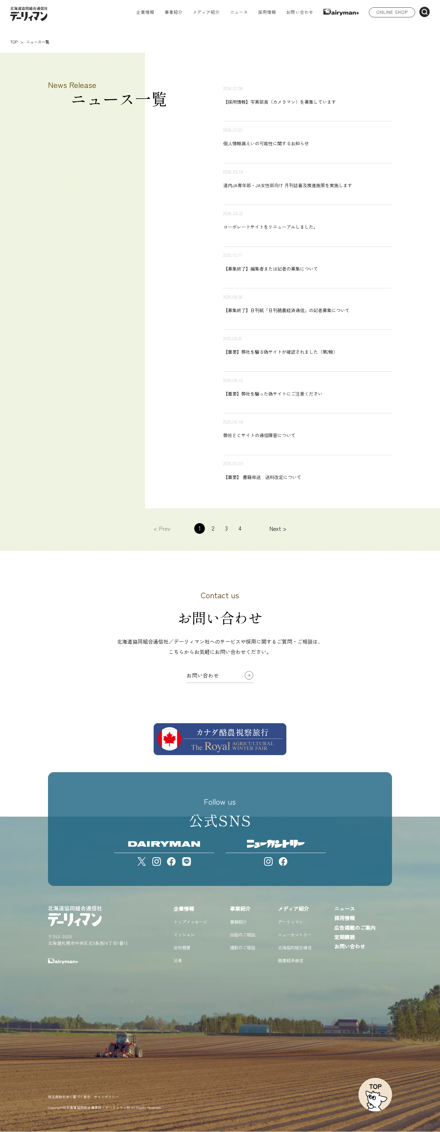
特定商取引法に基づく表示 (69, 1097)
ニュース (239, 12)
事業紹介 (240, 908)
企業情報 (184, 908)
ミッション (184, 935)
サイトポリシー (106, 1097)
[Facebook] (171, 861)
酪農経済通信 (290, 960)
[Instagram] (156, 861)
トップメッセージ (190, 922)
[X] (141, 861)
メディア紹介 (293, 908)
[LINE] (186, 861)
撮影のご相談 (242, 948)
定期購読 (344, 937)
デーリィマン (290, 922)
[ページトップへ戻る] (375, 1094)
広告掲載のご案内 (355, 927)
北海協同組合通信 (294, 948)
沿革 (178, 960)
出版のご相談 (242, 935)
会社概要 (182, 948)
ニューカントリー (294, 935)
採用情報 (267, 12)
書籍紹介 (238, 922)
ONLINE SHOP (392, 12)
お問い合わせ (299, 12)
